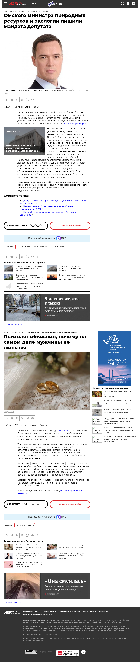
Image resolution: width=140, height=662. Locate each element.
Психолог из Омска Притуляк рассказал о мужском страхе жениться (71, 556)
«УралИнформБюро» (74, 123)
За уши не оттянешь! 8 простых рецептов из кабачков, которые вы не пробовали (120, 394)
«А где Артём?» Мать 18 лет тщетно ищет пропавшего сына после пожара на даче (119, 421)
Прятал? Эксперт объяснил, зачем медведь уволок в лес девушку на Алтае (118, 430)
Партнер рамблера (46, 652)
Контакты (103, 611)
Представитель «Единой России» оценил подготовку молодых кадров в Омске (30, 286)
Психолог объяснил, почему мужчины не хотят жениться (71, 546)
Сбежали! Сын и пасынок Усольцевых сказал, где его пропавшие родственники (120, 439)
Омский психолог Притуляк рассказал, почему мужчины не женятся (29, 556)
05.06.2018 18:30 (10, 11)
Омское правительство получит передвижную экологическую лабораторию (72, 277)
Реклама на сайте (31, 611)
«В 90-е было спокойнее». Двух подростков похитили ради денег (118, 402)
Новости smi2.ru (13, 324)
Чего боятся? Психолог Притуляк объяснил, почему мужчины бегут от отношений (30, 547)
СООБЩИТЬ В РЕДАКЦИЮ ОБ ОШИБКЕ (38, 615)
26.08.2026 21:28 (10, 332)
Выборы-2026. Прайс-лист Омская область (78, 611)
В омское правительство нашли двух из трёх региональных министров (29, 268)
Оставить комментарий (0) (70, 226)
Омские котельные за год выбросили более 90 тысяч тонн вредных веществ (29, 277)
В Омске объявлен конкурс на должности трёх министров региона (71, 268)
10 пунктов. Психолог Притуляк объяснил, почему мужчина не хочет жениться (29, 564)
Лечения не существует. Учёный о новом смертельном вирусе (118, 411)
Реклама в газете (49, 611)
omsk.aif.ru (65, 430)
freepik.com (9, 412)
